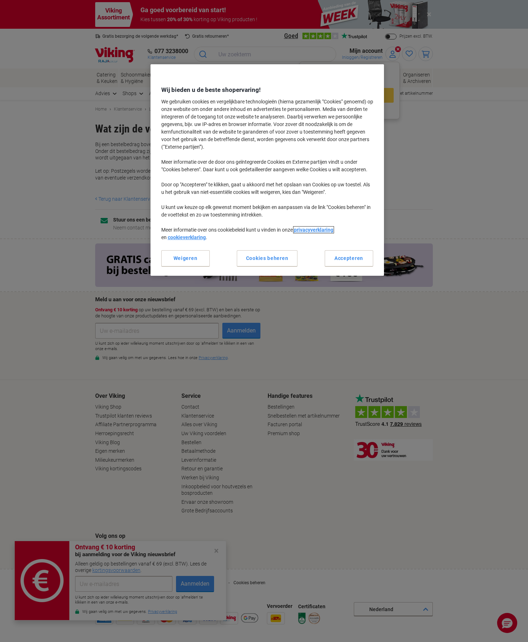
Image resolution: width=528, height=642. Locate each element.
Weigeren (185, 258)
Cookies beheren (267, 258)
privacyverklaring (313, 230)
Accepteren (348, 258)
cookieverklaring (187, 237)
